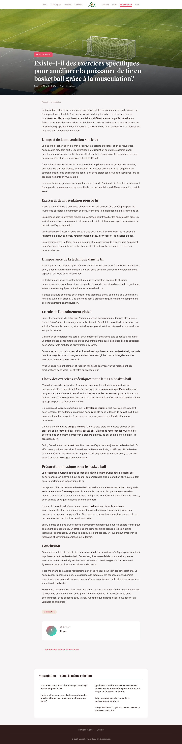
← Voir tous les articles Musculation (60, 649)
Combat (78, 4)
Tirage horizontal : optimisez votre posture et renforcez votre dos (117, 709)
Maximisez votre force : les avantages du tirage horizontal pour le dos (64, 687)
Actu (45, 4)
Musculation (126, 4)
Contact (100, 729)
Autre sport (55, 4)
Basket (68, 4)
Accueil (45, 102)
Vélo (137, 4)
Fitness (105, 4)
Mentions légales (85, 729)
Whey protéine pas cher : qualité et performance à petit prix (112, 699)
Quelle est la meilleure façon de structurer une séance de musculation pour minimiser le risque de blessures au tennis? (117, 688)
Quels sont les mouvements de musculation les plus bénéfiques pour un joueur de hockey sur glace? (64, 697)
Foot (114, 4)
